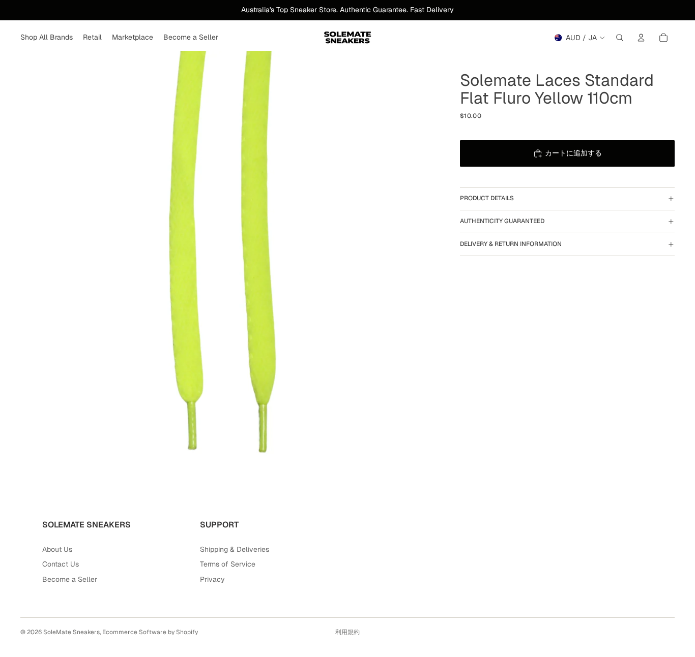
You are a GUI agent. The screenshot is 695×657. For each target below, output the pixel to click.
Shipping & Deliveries (234, 549)
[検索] (620, 37)
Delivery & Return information (511, 244)
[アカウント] (641, 37)
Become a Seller (69, 579)
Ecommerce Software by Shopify (150, 632)
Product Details (487, 198)
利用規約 (347, 632)
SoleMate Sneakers (71, 632)
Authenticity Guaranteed (502, 221)
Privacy (212, 579)
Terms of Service (227, 564)
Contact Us (60, 564)
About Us (57, 549)
